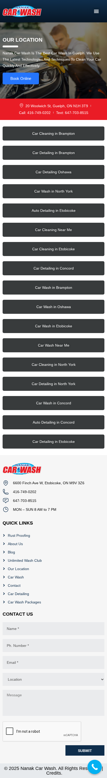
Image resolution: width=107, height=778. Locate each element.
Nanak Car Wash (38, 768)
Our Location (18, 569)
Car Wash (16, 577)
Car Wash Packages (24, 602)
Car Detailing (18, 594)
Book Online (20, 78)
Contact (14, 585)
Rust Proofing (19, 535)
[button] (96, 11)
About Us (15, 544)
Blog (11, 552)
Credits (53, 773)
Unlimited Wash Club (25, 560)
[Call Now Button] (95, 767)
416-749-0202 (24, 492)
